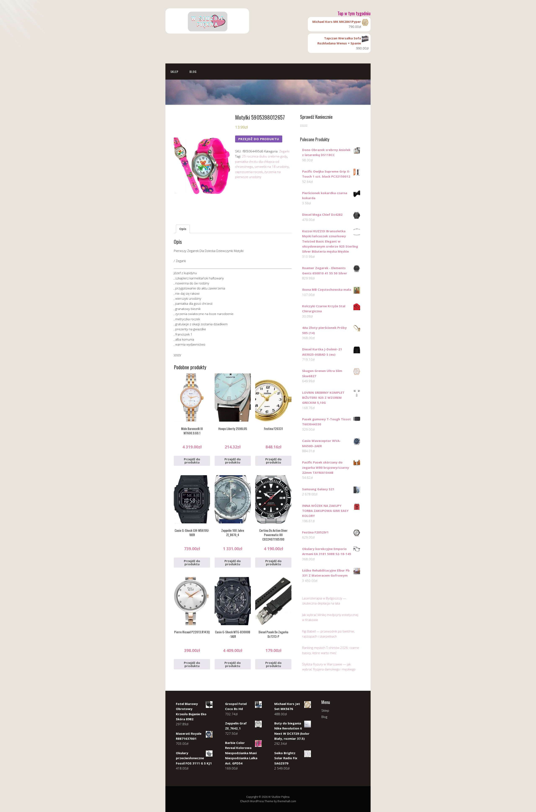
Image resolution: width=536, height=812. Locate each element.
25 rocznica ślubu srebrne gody (264, 156)
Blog (193, 71)
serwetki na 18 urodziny (271, 166)
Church (244, 801)
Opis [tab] (182, 229)
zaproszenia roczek (249, 172)
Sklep (174, 71)
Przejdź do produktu (258, 139)
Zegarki (284, 151)
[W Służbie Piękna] (207, 29)
